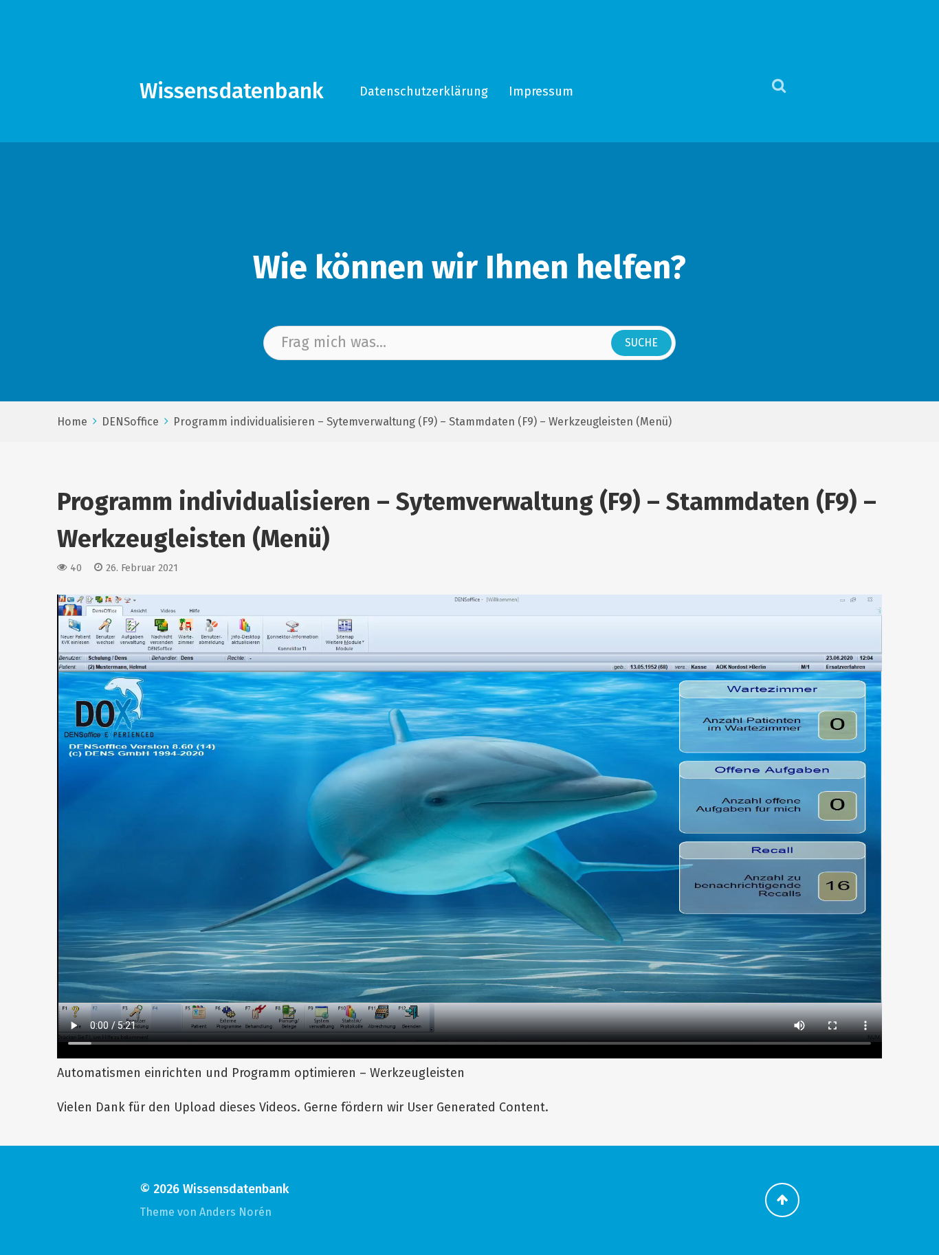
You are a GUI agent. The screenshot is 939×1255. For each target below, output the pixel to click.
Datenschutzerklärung (424, 91)
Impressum (541, 91)
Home (72, 421)
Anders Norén (235, 1212)
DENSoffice (130, 421)
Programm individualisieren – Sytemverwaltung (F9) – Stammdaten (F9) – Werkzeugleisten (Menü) (422, 421)
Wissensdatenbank (232, 91)
